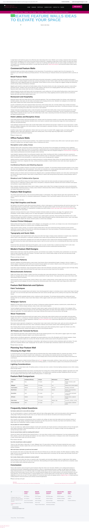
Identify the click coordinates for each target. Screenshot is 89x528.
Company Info (48, 7)
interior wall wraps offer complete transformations (62, 208)
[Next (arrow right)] (3, 527)
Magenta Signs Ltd (65, 475)
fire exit (41, 360)
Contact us (13, 503)
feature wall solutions (53, 64)
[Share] (6, 525)
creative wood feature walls (45, 319)
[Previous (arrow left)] (1, 527)
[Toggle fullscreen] (3, 525)
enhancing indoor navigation (70, 150)
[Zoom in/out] (1, 525)
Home (28, 7)
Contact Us (56, 7)
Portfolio (40, 7)
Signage (34, 7)
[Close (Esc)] (8, 525)
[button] (13, 15)
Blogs (62, 7)
